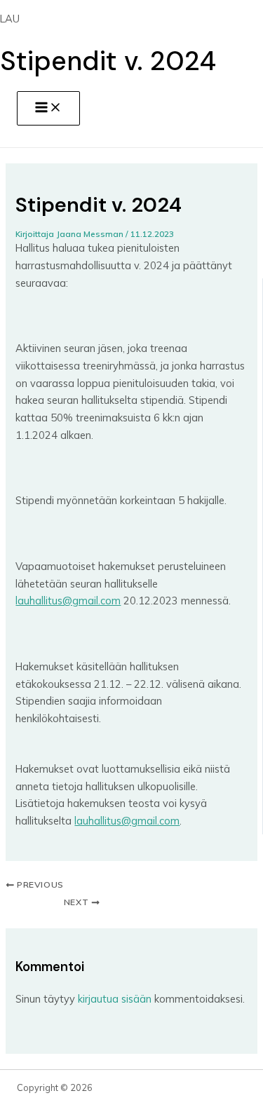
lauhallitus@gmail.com (68, 600)
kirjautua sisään (114, 998)
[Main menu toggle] (48, 108)
